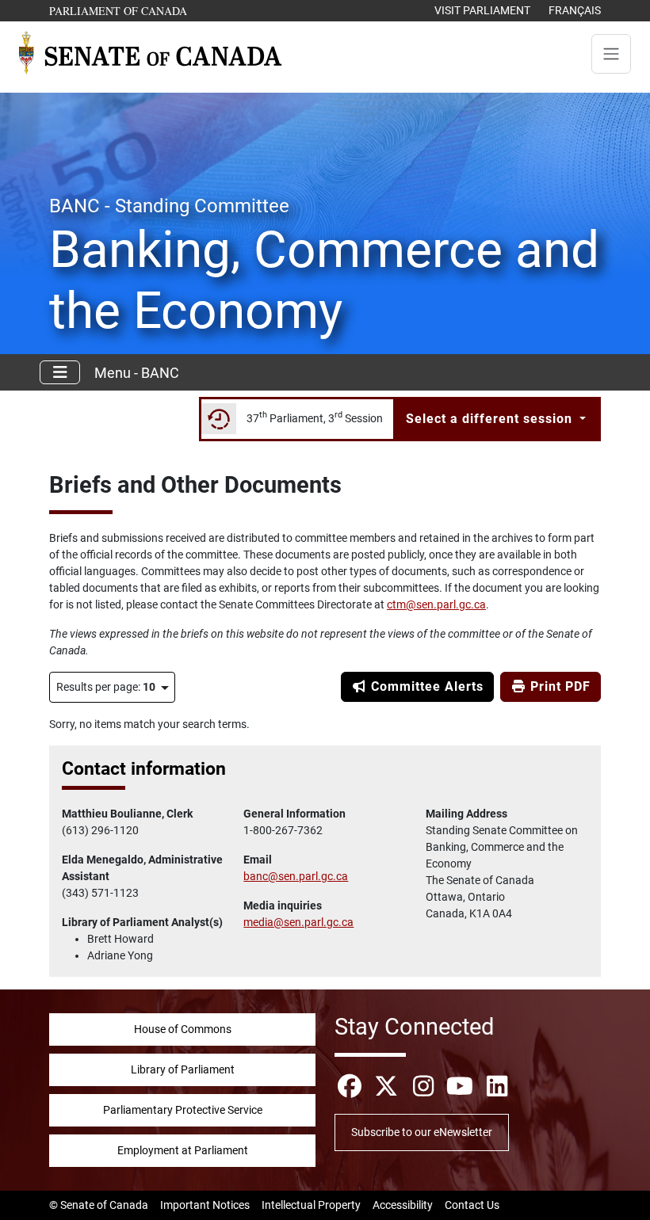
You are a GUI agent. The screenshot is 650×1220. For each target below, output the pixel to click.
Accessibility (403, 1205)
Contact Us (472, 1205)
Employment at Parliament (182, 1150)
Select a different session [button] (491, 418)
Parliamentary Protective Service (182, 1110)
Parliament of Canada (118, 10)
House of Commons (182, 1029)
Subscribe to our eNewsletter (421, 1132)
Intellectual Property (311, 1205)
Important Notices (205, 1205)
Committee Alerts (425, 686)
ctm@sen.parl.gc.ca (436, 604)
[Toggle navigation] (611, 54)
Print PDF (558, 686)
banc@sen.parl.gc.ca (295, 876)
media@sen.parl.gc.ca (298, 922)
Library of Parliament (183, 1069)
